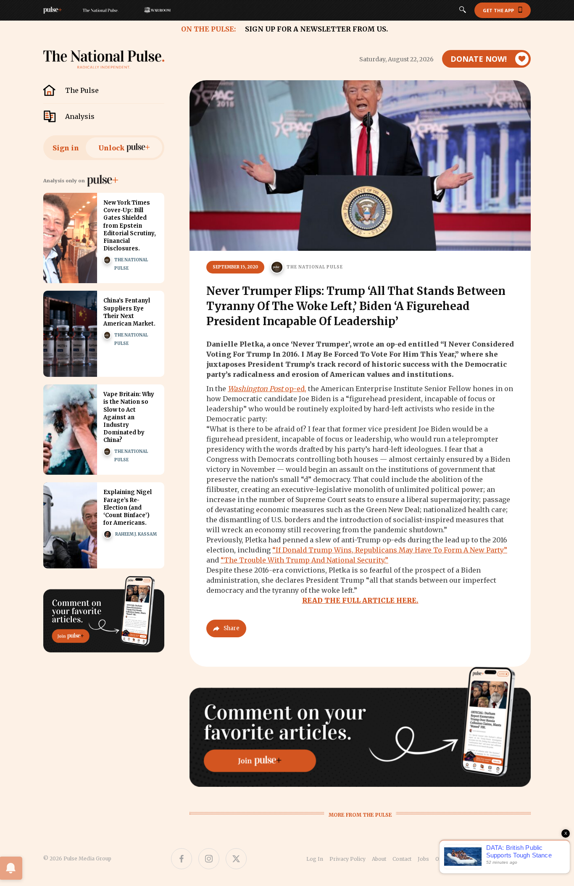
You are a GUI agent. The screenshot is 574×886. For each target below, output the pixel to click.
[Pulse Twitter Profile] (236, 858)
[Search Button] (462, 10)
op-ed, (267, 388)
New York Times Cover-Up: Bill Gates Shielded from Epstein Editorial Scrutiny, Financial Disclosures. (129, 225)
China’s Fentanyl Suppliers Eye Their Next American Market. (129, 312)
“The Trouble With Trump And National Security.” (304, 560)
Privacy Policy (347, 859)
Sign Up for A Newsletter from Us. (316, 29)
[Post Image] (70, 238)
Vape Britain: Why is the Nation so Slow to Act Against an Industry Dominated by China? (128, 417)
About (379, 859)
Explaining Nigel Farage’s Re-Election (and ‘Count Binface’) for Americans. (127, 507)
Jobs (423, 859)
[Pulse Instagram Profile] (208, 858)
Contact (401, 859)
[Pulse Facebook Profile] (181, 858)
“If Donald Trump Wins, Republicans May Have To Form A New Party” (389, 550)
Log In (314, 859)
